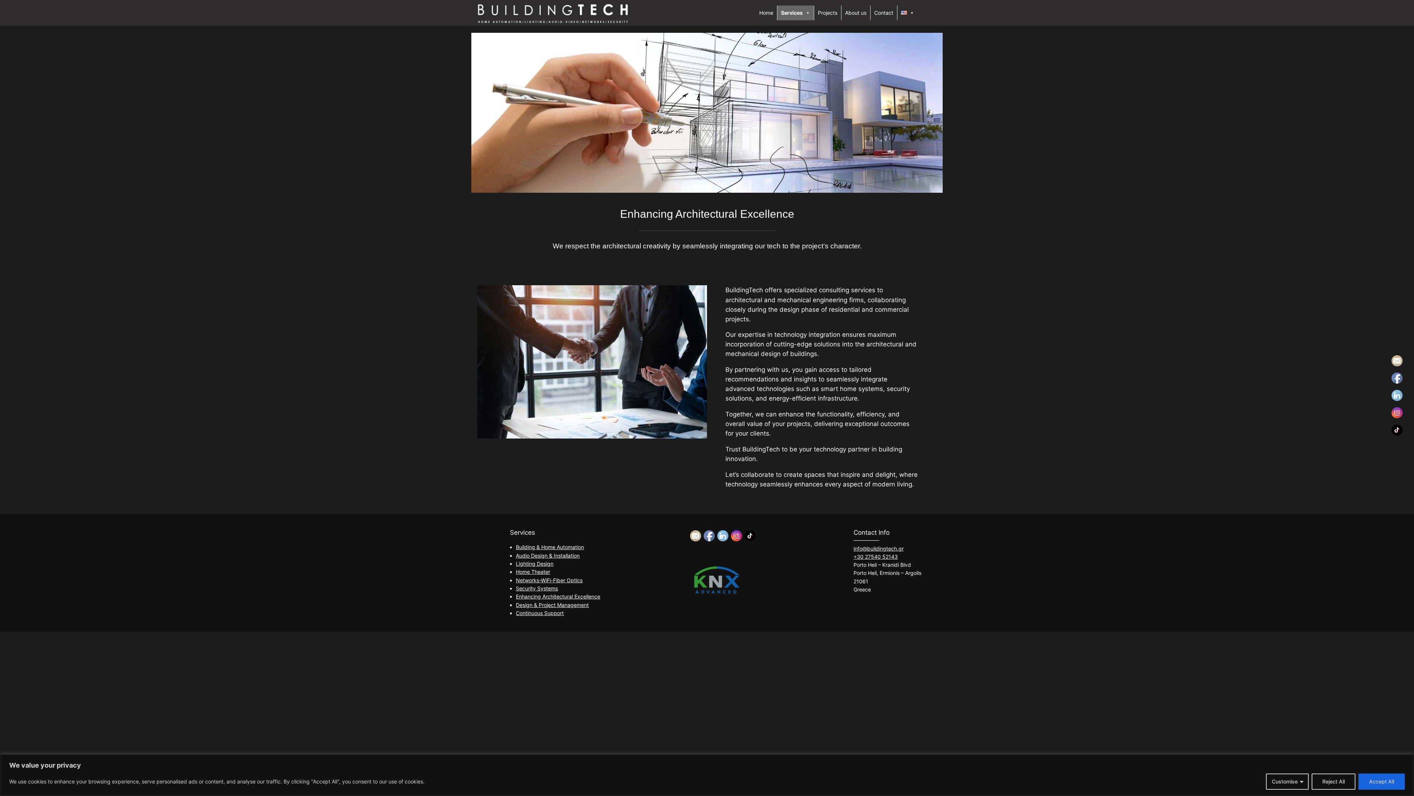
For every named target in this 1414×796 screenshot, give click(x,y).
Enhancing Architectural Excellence (558, 596)
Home (766, 13)
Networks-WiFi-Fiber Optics (549, 580)
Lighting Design (534, 564)
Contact (883, 13)
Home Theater (533, 572)
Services (792, 13)
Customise (1285, 781)
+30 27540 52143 (876, 557)
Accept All (1381, 781)
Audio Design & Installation (548, 555)
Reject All (1333, 781)
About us (855, 13)
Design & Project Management (552, 605)
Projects (827, 13)
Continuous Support (540, 613)
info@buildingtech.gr (879, 548)
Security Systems (537, 588)
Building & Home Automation (550, 547)
